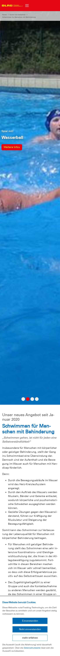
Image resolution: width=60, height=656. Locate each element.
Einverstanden (30, 620)
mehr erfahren (30, 637)
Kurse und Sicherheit (17, 15)
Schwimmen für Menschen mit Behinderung (19, 17)
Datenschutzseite (32, 647)
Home (4, 15)
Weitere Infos (12, 147)
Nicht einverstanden (30, 629)
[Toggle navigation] (27, 5)
